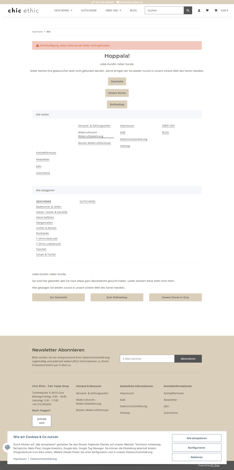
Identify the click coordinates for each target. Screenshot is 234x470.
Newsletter (43, 159)
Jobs (38, 166)
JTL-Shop (215, 465)
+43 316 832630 (104, 2)
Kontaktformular (46, 152)
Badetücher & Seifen (48, 206)
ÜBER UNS (168, 125)
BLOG (133, 10)
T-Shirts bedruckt (46, 238)
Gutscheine (43, 173)
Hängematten (44, 222)
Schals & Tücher (46, 254)
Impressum (20, 458)
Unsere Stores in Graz (175, 297)
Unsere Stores (117, 93)
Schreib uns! (41, 421)
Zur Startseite (58, 297)
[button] (199, 10)
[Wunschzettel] (207, 10)
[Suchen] (188, 10)
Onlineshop (117, 104)
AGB (122, 132)
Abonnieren (188, 358)
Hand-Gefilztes (45, 217)
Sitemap (125, 146)
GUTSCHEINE (87, 201)
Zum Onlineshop (117, 297)
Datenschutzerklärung (43, 458)
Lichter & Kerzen (46, 228)
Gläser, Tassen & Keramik (51, 212)
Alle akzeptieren (197, 438)
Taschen (41, 249)
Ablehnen (197, 457)
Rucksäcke (42, 233)
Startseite (117, 81)
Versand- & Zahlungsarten (94, 125)
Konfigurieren (196, 447)
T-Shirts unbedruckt (48, 244)
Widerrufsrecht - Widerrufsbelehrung (90, 134)
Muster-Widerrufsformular (94, 143)
